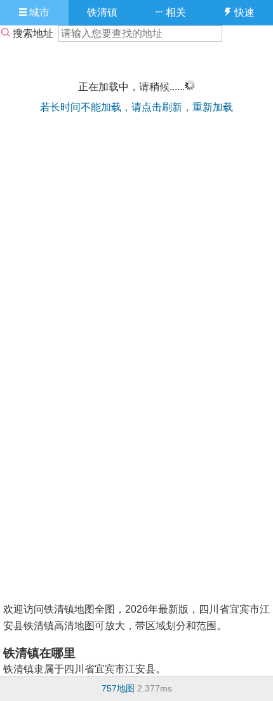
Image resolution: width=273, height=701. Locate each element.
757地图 (118, 688)
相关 (174, 12)
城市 (38, 12)
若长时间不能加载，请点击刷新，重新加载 (136, 107)
